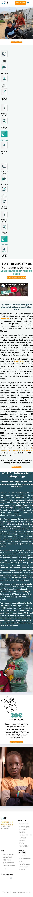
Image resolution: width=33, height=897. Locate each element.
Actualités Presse (24, 864)
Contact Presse (24, 856)
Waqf (4, 868)
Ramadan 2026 (7, 857)
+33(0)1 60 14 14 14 (7, 824)
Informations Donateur (23, 831)
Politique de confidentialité (23, 844)
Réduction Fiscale (8, 854)
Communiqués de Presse (24, 860)
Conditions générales (22, 839)
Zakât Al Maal (7, 860)
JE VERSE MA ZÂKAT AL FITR (16, 277)
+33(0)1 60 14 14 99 (7, 822)
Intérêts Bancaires (8, 863)
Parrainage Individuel (9, 865)
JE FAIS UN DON (16, 42)
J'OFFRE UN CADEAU (16, 742)
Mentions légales (24, 827)
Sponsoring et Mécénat (23, 868)
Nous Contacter (24, 824)
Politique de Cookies (25, 835)
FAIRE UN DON (20, 3)
